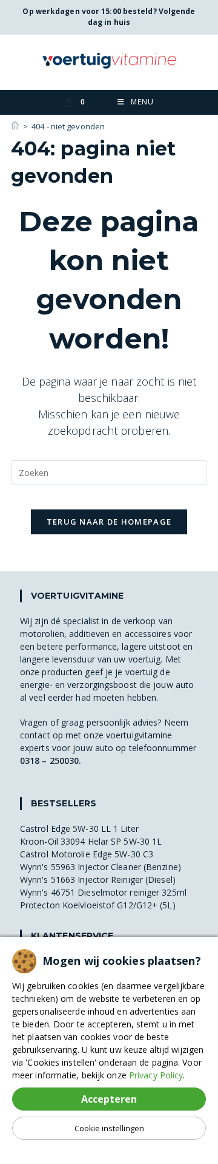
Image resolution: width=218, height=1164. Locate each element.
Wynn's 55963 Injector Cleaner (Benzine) (100, 867)
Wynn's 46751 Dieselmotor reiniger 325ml (103, 892)
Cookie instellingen (109, 1128)
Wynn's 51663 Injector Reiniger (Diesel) (98, 879)
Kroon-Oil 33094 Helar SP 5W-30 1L (91, 841)
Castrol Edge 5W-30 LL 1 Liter (79, 828)
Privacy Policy (156, 1075)
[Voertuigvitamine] (15, 126)
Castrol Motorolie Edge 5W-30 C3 (86, 854)
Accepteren (109, 1099)
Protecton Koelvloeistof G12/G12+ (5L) (98, 905)
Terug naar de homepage (109, 521)
